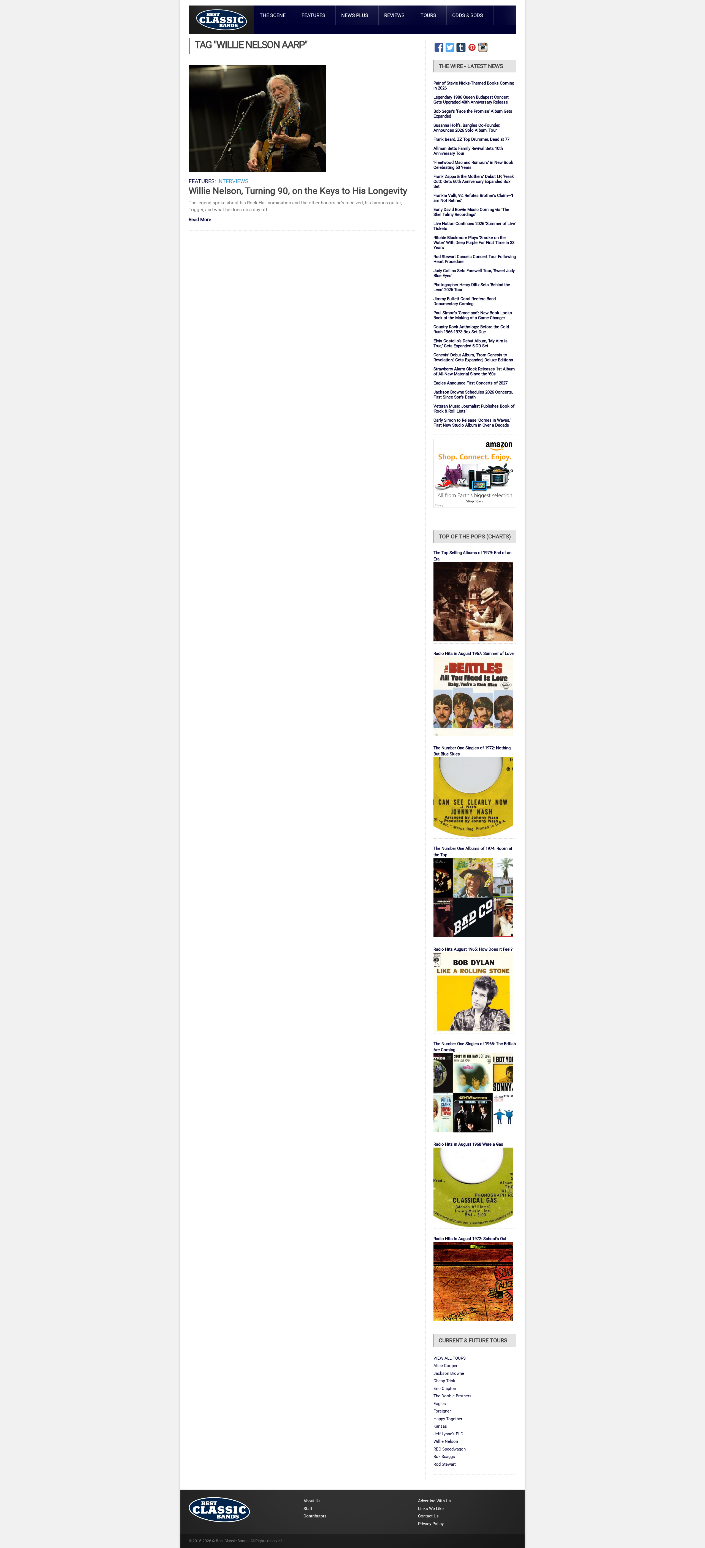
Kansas (440, 1426)
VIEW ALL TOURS (449, 1358)
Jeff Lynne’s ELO (448, 1434)
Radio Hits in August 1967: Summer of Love (473, 653)
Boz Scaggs (444, 1456)
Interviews (232, 181)
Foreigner (442, 1411)
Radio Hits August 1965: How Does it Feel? (473, 949)
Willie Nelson (445, 1441)
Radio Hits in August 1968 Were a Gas (468, 1144)
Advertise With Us (434, 1500)
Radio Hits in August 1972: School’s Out (469, 1238)
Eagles (439, 1403)
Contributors (315, 1516)
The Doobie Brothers (452, 1396)
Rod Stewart (444, 1464)
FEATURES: (202, 181)
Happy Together (447, 1418)
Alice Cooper (445, 1365)
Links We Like (431, 1508)
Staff (307, 1508)
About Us (312, 1500)
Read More (200, 220)
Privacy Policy (431, 1523)
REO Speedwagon (449, 1449)
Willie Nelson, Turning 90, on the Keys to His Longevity (298, 190)
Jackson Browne (448, 1373)
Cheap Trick (444, 1380)
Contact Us (428, 1516)
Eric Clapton (444, 1388)
